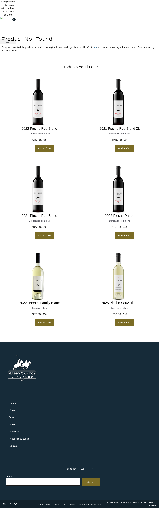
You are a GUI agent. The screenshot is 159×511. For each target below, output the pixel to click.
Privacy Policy (44, 504)
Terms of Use (59, 504)
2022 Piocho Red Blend (39, 128)
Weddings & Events (19, 438)
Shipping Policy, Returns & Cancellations (87, 504)
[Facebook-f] (10, 504)
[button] (8, 41)
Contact (13, 446)
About (12, 424)
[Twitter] (15, 504)
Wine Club (14, 431)
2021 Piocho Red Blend (39, 216)
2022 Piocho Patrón (119, 216)
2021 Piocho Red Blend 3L (120, 128)
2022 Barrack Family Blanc (39, 303)
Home (12, 403)
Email (9, 476)
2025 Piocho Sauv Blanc (119, 303)
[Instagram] (4, 504)
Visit (11, 417)
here (95, 47)
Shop (12, 410)
